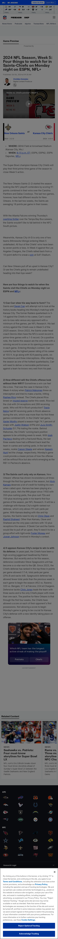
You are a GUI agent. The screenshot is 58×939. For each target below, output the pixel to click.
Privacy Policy (41, 884)
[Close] (55, 872)
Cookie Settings (28, 920)
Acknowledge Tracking (29, 934)
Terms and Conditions (12, 881)
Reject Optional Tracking (29, 926)
